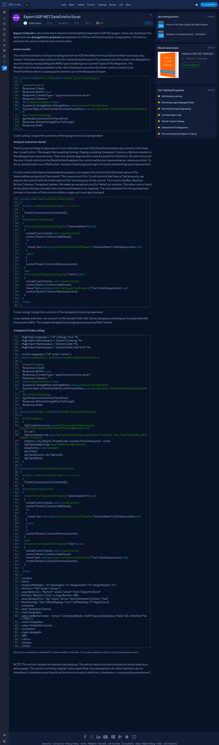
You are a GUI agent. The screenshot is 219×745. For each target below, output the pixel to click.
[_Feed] (5, 18)
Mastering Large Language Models (177, 102)
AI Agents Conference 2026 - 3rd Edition (186, 34)
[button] (86, 23)
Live (121, 4)
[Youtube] (105, 737)
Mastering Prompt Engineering (176, 108)
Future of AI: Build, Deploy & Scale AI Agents (187, 24)
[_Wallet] (5, 29)
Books (113, 4)
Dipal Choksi (35, 23)
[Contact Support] (134, 737)
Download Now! (191, 65)
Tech (63, 4)
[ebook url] (168, 79)
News (71, 4)
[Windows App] (113, 737)
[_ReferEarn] (5, 50)
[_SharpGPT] (5, 61)
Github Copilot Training (172, 121)
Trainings (102, 4)
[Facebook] (85, 737)
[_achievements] (5, 40)
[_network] (5, 45)
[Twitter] (91, 737)
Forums (91, 4)
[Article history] (48, 23)
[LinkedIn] (98, 737)
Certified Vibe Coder (171, 115)
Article (148, 23)
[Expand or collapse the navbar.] (5, 12)
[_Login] (5, 741)
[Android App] (120, 737)
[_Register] (5, 735)
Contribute (209, 4)
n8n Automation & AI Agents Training (179, 133)
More (128, 4)
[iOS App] (127, 737)
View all (211, 16)
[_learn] (5, 34)
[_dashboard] (5, 23)
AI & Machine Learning (171, 96)
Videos (80, 4)
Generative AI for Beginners (174, 127)
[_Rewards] (5, 56)
